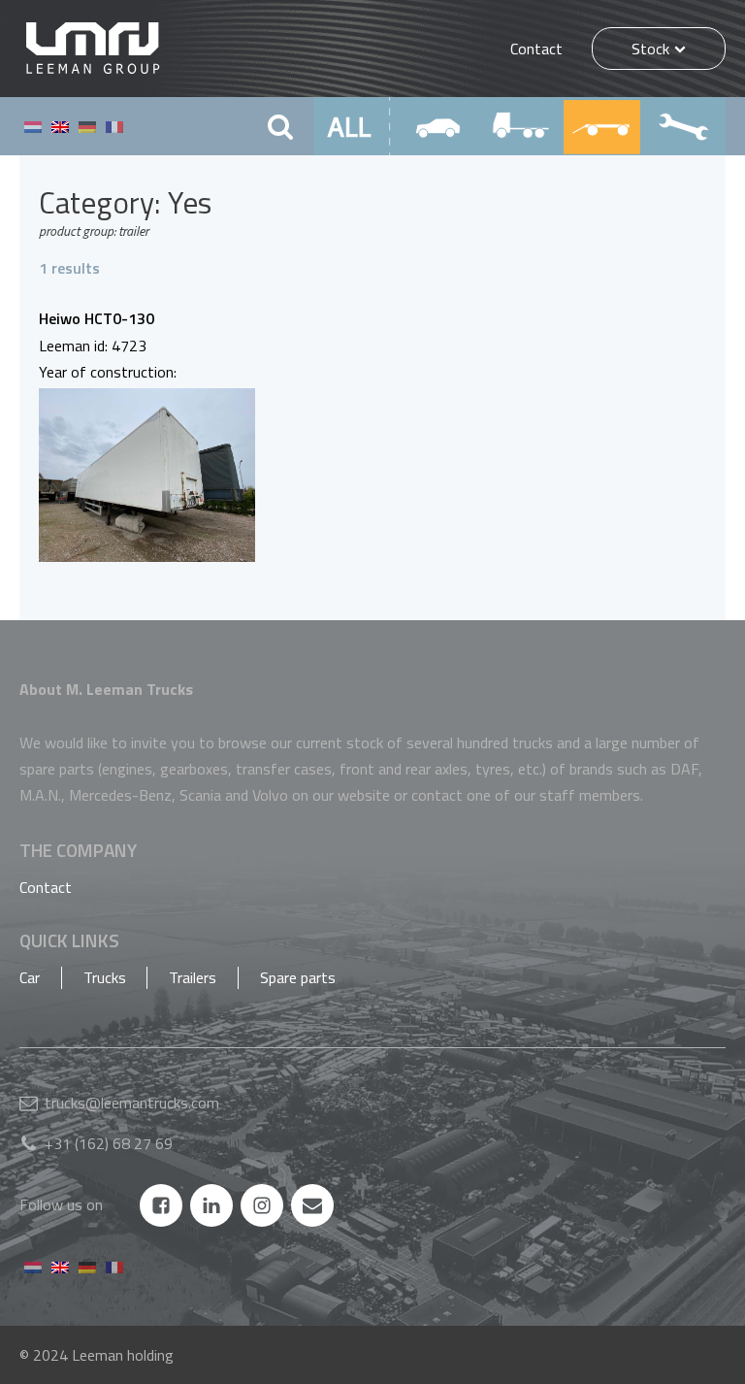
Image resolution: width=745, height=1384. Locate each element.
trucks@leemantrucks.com (132, 1102)
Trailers (192, 977)
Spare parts (298, 977)
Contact (536, 48)
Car (29, 977)
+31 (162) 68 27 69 (109, 1143)
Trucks (104, 977)
